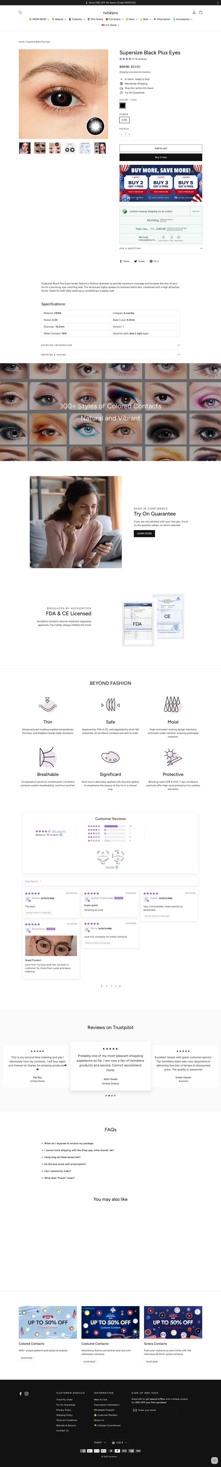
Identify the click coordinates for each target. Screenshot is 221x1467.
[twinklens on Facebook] (20, 1394)
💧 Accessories (181, 19)
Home (22, 42)
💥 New (130, 19)
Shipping (124, 72)
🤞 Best (144, 19)
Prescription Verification (106, 1404)
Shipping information (56, 345)
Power (124, 114)
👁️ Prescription (161, 19)
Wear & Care (100, 1399)
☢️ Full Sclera (113, 19)
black (123, 105)
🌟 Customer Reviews (105, 1415)
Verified (109, 867)
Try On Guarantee (65, 1404)
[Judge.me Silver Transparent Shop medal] (118, 856)
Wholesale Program (104, 1410)
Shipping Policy (64, 1415)
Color (128, 100)
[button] (127, 58)
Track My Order (64, 1399)
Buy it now (161, 157)
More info (196, 211)
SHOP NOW (26, 1358)
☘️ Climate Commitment (107, 1425)
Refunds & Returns (66, 1425)
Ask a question (130, 248)
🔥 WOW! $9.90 (38, 19)
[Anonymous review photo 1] (51, 945)
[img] (32, 893)
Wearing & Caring (53, 355)
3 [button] (111, 986)
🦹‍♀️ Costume (75, 19)
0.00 (124, 119)
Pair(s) (124, 129)
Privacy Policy (63, 1410)
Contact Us (62, 1430)
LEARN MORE (144, 533)
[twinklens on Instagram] (26, 1394)
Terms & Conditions (66, 1420)
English (98, 1442)
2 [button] (106, 986)
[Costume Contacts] (110, 1322)
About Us (99, 1420)
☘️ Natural (58, 19)
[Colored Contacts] (48, 1322)
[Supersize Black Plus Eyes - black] (20, 1268)
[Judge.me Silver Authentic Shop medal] (103, 856)
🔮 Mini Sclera (95, 19)
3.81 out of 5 (59, 831)
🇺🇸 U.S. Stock (109, 25)
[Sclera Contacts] (173, 1322)
